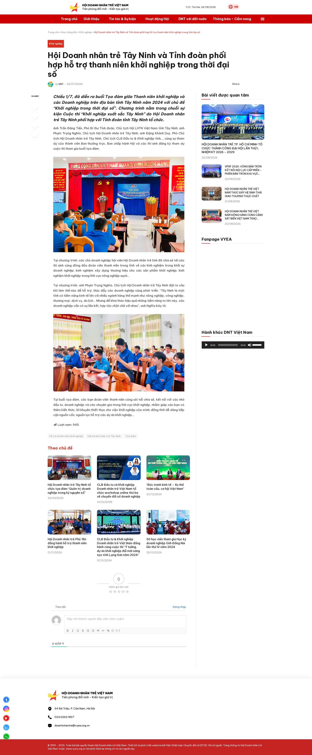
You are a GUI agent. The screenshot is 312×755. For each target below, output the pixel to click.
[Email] (35, 133)
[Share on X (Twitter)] (250, 84)
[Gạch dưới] (77, 630)
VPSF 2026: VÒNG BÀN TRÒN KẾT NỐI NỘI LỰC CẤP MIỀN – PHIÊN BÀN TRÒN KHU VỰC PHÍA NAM (243, 170)
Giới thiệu (91, 19)
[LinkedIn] (35, 124)
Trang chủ (69, 19)
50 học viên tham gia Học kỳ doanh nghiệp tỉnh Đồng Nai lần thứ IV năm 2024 (166, 543)
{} (113, 630)
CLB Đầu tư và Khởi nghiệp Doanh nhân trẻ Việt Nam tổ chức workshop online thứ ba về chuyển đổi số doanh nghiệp (118, 490)
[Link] (108, 630)
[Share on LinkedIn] (256, 84)
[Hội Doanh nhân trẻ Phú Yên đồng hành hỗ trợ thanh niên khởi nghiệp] (69, 522)
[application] (233, 345)
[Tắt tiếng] (249, 345)
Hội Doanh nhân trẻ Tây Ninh (104, 436)
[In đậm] (67, 630)
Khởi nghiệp (85, 32)
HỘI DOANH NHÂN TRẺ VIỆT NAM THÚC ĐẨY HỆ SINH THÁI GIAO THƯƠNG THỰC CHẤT (243, 192)
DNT (61, 84)
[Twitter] (35, 115)
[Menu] (262, 19)
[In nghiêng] (72, 630)
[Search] (223, 7)
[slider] (257, 344)
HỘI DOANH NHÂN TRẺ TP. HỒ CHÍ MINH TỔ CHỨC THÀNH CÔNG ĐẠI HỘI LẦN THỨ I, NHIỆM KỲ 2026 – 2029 (232, 148)
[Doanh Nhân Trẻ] (80, 700)
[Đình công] (82, 630)
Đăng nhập (179, 607)
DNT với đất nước (193, 19)
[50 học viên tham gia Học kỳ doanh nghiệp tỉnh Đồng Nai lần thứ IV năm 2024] (168, 522)
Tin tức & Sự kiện (122, 19)
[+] (118, 630)
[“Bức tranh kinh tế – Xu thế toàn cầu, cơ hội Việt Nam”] (168, 467)
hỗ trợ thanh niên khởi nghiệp (66, 436)
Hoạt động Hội (157, 19)
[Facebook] (35, 106)
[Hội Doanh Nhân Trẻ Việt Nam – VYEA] (99, 7)
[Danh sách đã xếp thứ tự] (87, 630)
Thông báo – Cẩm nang (232, 19)
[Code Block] (103, 630)
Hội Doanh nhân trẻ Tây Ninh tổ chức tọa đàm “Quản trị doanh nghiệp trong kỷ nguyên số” (69, 488)
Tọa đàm (130, 436)
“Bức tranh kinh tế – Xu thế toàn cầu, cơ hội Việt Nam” (165, 486)
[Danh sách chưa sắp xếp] (93, 630)
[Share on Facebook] (244, 84)
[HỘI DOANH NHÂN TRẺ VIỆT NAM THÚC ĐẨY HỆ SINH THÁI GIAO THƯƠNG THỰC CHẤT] (212, 194)
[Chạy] (206, 345)
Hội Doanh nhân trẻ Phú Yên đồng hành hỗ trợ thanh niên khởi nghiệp (67, 543)
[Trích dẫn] (98, 630)
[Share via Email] (261, 84)
